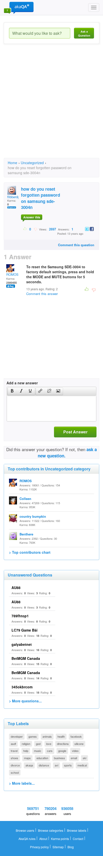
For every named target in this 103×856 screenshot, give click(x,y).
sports (68, 765)
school (15, 772)
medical (82, 765)
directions (63, 744)
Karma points (60, 838)
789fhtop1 (20, 615)
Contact (78, 838)
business (59, 758)
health (61, 736)
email (74, 758)
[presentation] (12, 391)
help (25, 751)
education (42, 758)
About (43, 838)
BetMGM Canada (26, 658)
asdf (13, 744)
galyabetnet (22, 644)
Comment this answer (42, 293)
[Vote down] (35, 229)
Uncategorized (32, 162)
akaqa (29, 765)
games (32, 736)
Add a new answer (22, 382)
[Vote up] (25, 229)
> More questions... (25, 700)
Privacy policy (39, 847)
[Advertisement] (51, 105)
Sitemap (58, 847)
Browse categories (50, 830)
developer (17, 736)
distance (44, 765)
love (48, 744)
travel (14, 751)
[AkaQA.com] (19, 7)
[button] (12, 391)
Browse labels (76, 830)
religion (26, 744)
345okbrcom (22, 686)
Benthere (26, 534)
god (38, 744)
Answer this (31, 217)
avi (56, 765)
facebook (76, 736)
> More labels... (22, 783)
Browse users (25, 830)
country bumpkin (33, 516)
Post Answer (75, 432)
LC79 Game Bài (25, 630)
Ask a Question (84, 33)
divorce (15, 765)
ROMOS (12, 274)
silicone (79, 744)
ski (84, 758)
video (75, 751)
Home (12, 162)
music (37, 751)
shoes (14, 758)
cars (49, 751)
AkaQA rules (27, 838)
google (62, 751)
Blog (71, 847)
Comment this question (76, 244)
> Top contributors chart (29, 552)
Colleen (25, 498)
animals (47, 736)
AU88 (16, 587)
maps (27, 758)
